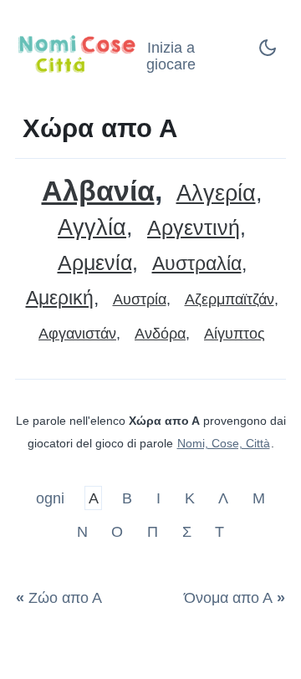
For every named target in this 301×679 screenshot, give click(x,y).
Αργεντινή (193, 227)
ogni (52, 498)
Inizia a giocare (171, 56)
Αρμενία (95, 263)
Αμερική (60, 298)
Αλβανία (98, 191)
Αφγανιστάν (77, 333)
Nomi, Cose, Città (223, 443)
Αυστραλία (197, 263)
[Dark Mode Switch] (267, 52)
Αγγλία (92, 227)
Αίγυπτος (234, 333)
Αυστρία (139, 299)
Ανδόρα (160, 333)
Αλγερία (216, 193)
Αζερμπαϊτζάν (229, 299)
